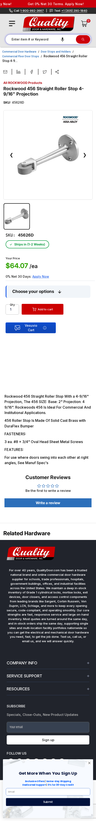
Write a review (48, 503)
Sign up (48, 740)
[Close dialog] (89, 763)
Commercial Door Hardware (19, 51)
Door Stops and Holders (56, 51)
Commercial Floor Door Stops (20, 56)
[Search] (83, 39)
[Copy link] (57, 72)
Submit (48, 802)
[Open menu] (12, 23)
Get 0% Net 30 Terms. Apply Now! (52, 4)
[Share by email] (5, 72)
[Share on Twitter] (45, 72)
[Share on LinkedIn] (18, 72)
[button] (62, 39)
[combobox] (40, 39)
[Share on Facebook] (32, 72)
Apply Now (40, 276)
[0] (84, 24)
